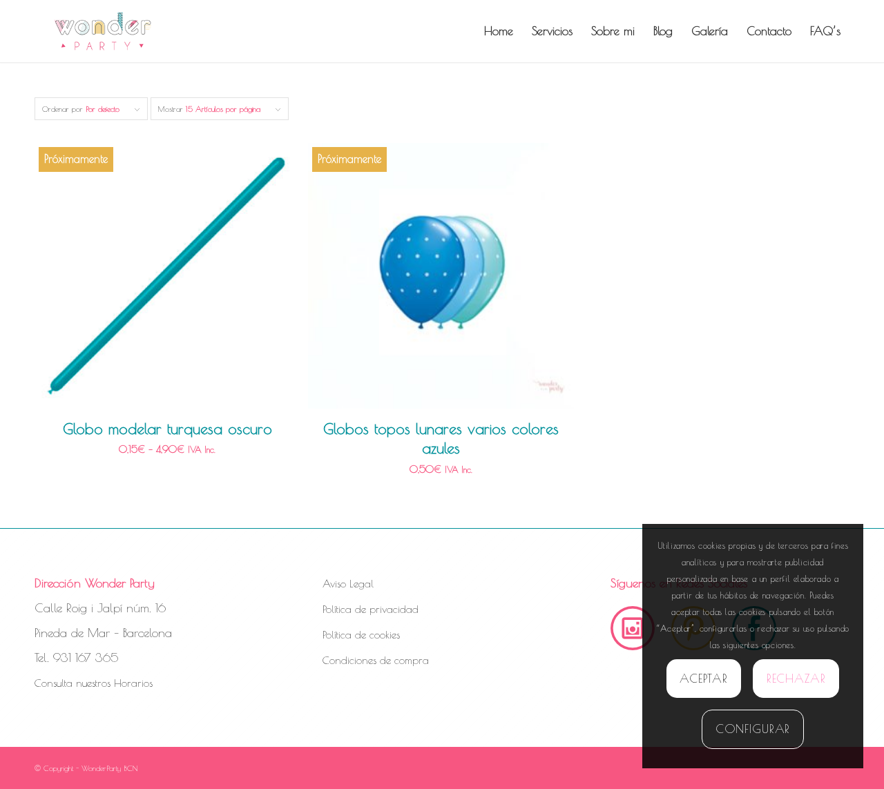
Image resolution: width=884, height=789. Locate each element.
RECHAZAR (796, 678)
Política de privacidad (371, 609)
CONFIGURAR (753, 729)
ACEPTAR (703, 678)
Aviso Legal (348, 584)
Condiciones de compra (376, 660)
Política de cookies (361, 635)
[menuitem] (498, 31)
